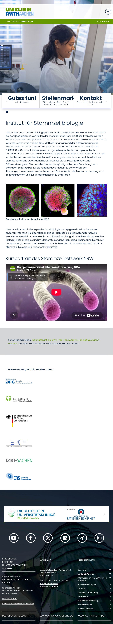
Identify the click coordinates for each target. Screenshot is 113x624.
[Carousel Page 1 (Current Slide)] (2, 45)
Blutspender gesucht (16, 615)
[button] (6, 100)
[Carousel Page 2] (2, 47)
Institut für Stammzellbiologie (19, 21)
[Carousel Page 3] (2, 50)
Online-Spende (9, 598)
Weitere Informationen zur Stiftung (18, 603)
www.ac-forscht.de (91, 615)
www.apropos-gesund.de (56, 615)
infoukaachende (49, 583)
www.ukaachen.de (49, 586)
